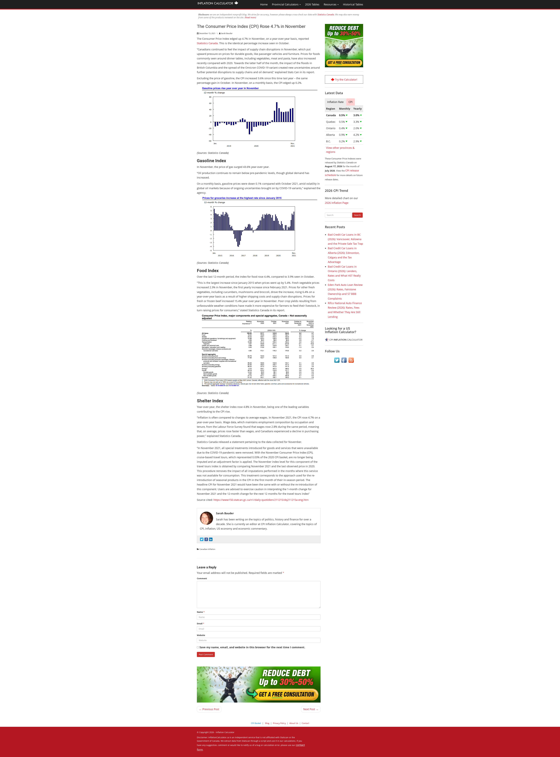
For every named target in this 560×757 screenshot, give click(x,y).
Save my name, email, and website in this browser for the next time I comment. (252, 647)
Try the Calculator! (346, 79)
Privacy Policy (279, 723)
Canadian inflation (207, 549)
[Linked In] (210, 539)
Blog (267, 723)
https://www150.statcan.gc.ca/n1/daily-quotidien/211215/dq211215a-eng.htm (261, 500)
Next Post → (310, 709)
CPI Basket (256, 723)
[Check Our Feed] (351, 360)
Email (200, 623)
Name (201, 612)
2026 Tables (312, 4)
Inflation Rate (335, 102)
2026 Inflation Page (336, 203)
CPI (350, 102)
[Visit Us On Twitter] (336, 360)
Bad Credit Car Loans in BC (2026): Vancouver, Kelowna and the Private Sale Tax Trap (345, 239)
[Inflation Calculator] (218, 2)
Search (357, 215)
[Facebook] (206, 539)
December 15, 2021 (207, 33)
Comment (202, 578)
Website (201, 635)
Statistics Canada (325, 14)
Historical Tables (353, 4)
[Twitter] (201, 539)
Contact (305, 723)
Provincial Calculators (285, 4)
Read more (250, 17)
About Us (293, 723)
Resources (330, 4)
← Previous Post (209, 709)
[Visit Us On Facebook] (344, 360)
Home (264, 4)
